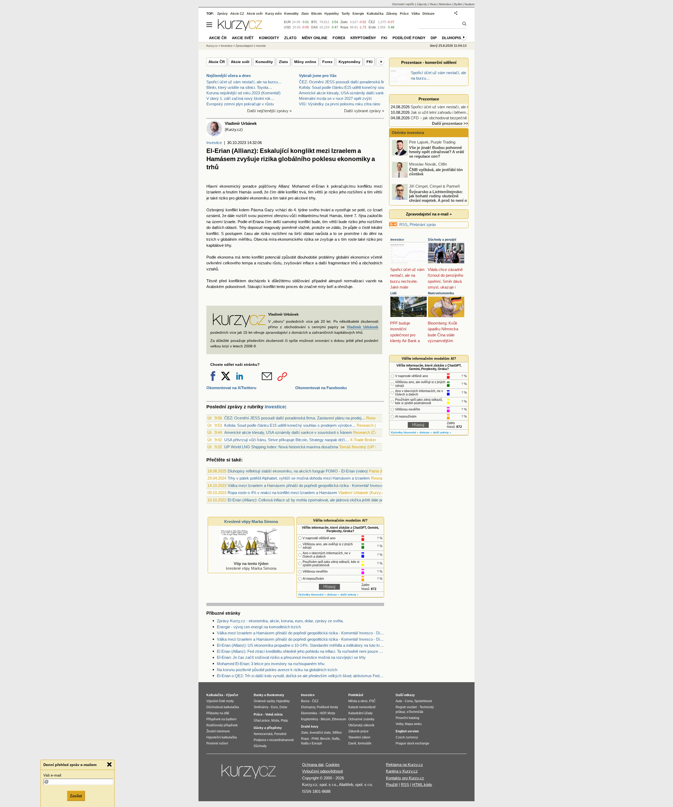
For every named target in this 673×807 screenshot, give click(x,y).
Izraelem (213, 192)
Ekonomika (309, 713)
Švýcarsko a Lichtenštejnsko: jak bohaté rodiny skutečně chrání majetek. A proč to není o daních (430, 198)
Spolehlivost (423, 701)
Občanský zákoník (361, 725)
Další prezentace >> (450, 123)
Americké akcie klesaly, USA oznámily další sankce (343, 93)
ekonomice (359, 257)
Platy (284, 720)
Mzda (275, 720)
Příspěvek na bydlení (221, 719)
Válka (415, 14)
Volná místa (274, 714)
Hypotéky (331, 14)
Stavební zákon (359, 737)
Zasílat (76, 795)
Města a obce (358, 701)
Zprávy (222, 14)
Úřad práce (262, 720)
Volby (399, 724)
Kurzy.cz (212, 45)
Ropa (344, 27)
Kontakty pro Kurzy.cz (405, 778)
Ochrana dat (312, 764)
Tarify (345, 14)
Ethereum (339, 719)
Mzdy (331, 713)
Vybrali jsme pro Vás (317, 75)
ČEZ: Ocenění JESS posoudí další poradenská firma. (345, 82)
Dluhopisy (452, 38)
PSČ (372, 701)
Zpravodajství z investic (251, 45)
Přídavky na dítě (217, 713)
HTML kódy (422, 784)
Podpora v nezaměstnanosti (274, 740)
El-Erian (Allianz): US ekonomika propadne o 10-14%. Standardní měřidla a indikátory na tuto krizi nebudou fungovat (300, 645)
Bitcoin (316, 14)
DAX (314, 27)
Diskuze (428, 14)
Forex (327, 62)
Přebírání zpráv (423, 224)
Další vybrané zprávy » (364, 111)
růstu (277, 263)
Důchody (260, 746)
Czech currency (407, 737)
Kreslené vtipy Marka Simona (251, 521)
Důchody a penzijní (442, 239)
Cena (409, 701)
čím (273, 192)
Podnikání (355, 695)
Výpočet (232, 695)
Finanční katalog (407, 718)
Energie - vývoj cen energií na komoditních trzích (259, 627)
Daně (352, 743)
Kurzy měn (273, 14)
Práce (404, 14)
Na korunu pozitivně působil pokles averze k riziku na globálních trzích (277, 669)
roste (352, 239)
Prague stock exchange (412, 743)
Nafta (335, 739)
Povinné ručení (217, 743)
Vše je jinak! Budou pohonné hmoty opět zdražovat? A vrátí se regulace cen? (436, 151)
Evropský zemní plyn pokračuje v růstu (240, 104)
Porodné (280, 734)
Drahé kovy (309, 726)
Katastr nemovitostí (361, 707)
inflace (308, 263)
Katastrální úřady (360, 713)
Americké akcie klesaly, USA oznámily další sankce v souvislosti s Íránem (288, 432)
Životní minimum (218, 731)
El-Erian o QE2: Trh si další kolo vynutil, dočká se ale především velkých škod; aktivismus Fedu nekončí (300, 676)
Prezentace (429, 99)
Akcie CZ (237, 14)
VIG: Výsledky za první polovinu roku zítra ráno (339, 104)
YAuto (433, 4)
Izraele (229, 221)
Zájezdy (422, 4)
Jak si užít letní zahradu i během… (440, 112)
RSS (403, 224)
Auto (399, 701)
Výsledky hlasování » (312, 594)
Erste (372, 27)
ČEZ (372, 22)
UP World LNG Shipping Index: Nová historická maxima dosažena (281, 447)
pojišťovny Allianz (274, 186)
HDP (323, 713)
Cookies (332, 764)
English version (407, 731)
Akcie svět (240, 62)
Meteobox (445, 4)
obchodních (372, 263)
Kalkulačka (375, 14)
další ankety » (349, 594)
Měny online (305, 62)
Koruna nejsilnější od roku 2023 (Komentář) (243, 93)
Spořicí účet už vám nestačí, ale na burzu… (244, 82)
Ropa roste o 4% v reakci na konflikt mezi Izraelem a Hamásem (282, 492)
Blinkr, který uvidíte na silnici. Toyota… (239, 87)
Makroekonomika (441, 293)
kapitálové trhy (218, 245)
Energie (358, 14)
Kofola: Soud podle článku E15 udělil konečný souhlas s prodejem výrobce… (290, 425)
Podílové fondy (408, 38)
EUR (287, 22)
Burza (305, 701)
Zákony (391, 14)
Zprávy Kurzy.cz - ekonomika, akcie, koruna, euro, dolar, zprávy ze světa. (280, 621)
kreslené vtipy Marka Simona (251, 565)
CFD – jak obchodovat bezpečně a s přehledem (451, 118)
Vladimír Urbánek (362, 327)
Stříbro (337, 732)
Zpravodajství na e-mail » (429, 214)
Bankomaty (275, 695)
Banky (258, 695)
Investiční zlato (320, 732)
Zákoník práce (358, 731)
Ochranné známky (361, 719)
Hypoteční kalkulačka (221, 737)
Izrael (377, 210)
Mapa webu (413, 724)
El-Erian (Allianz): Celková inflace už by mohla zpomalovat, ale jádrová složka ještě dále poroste (310, 500)
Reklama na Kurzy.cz (404, 764)
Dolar (283, 707)
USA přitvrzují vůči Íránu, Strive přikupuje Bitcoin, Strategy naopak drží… (286, 440)
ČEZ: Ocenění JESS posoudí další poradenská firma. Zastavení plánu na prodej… (294, 418)
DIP (434, 38)
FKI (369, 62)
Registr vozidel (406, 707)
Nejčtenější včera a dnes (228, 75)
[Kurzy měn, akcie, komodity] (249, 773)
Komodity (264, 62)
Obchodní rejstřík (403, 4)
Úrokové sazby (264, 701)
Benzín (325, 739)
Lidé (393, 293)
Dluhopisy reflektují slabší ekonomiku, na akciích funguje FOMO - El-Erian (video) (298, 471)
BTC (314, 22)
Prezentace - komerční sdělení (428, 62)
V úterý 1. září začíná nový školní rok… (240, 98)
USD (287, 27)
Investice (214, 142)
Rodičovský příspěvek (222, 725)
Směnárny (261, 707)
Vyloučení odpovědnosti (322, 771)
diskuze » (333, 594)
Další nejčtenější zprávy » (269, 111)
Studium (469, 4)
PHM (315, 739)
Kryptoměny (349, 62)
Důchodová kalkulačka (222, 707)
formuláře (364, 743)
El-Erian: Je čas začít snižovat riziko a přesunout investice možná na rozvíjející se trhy (291, 657)
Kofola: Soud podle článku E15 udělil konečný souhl (343, 87)
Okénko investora (407, 132)
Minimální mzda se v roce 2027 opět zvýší (335, 98)
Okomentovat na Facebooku (321, 387)
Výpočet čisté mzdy (220, 701)
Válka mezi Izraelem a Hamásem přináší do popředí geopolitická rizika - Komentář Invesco (306, 485)
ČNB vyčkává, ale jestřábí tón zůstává (436, 171)
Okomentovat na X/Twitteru (231, 387)
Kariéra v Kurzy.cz (402, 771)
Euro (274, 707)
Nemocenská (263, 734)
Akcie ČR (216, 62)
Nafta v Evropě (311, 743)
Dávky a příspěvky (268, 728)
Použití (392, 784)
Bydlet (458, 4)
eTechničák (415, 712)
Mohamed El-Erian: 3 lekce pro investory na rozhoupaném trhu (270, 663)
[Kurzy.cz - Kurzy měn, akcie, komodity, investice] (240, 29)
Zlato (283, 62)
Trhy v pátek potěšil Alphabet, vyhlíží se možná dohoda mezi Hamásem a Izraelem (299, 478)
